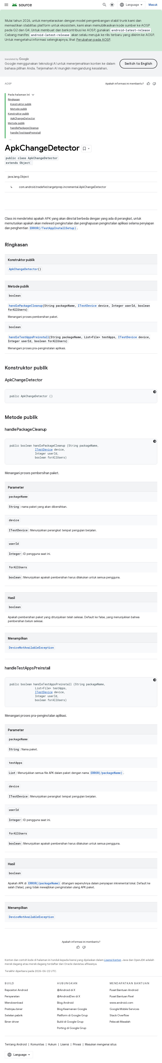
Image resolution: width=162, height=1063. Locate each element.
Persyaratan (12, 996)
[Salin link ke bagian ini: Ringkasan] (32, 245)
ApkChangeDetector (23, 269)
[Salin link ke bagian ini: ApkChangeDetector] (46, 380)
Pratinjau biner (14, 1009)
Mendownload (14, 1002)
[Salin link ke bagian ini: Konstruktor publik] (52, 368)
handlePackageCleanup (26, 306)
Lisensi (64, 1044)
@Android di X (66, 990)
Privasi (77, 1044)
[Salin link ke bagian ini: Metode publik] (42, 417)
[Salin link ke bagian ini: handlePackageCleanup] (51, 429)
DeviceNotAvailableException (31, 647)
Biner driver (12, 1021)
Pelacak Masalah (120, 1021)
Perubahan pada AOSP (93, 40)
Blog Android (65, 1002)
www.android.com (121, 1002)
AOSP (8, 83)
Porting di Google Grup (71, 1028)
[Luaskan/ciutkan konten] (33, 94)
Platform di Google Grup (72, 1015)
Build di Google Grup (70, 1021)
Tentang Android (16, 1044)
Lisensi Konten (112, 960)
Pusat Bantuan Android (124, 990)
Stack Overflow (119, 1015)
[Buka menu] (6, 4)
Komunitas (37, 1044)
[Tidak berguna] (154, 84)
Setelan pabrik (14, 1015)
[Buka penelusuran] (104, 4)
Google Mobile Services (124, 1009)
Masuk (153, 5)
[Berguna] (148, 84)
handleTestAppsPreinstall (29, 337)
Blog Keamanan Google (72, 1009)
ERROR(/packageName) (106, 773)
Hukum (52, 1044)
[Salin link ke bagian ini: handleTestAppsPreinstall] (54, 668)
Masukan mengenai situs (100, 1044)
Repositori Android (16, 990)
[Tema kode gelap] (154, 391)
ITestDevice (87, 306)
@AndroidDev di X (68, 996)
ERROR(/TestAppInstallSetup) (53, 228)
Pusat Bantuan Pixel (122, 996)
